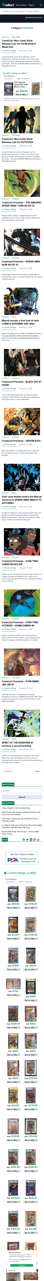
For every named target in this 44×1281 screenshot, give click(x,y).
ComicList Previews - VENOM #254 (21, 440)
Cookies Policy (24, 1259)
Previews (15, 199)
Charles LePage (10, 51)
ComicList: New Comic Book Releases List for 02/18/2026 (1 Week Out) (19, 43)
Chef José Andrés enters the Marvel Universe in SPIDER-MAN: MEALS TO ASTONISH (22, 499)
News (14, 317)
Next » (37, 771)
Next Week (16, 37)
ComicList (5, 37)
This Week (16, 135)
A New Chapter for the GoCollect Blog (16, 808)
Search (22, 797)
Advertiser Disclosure (33, 17)
